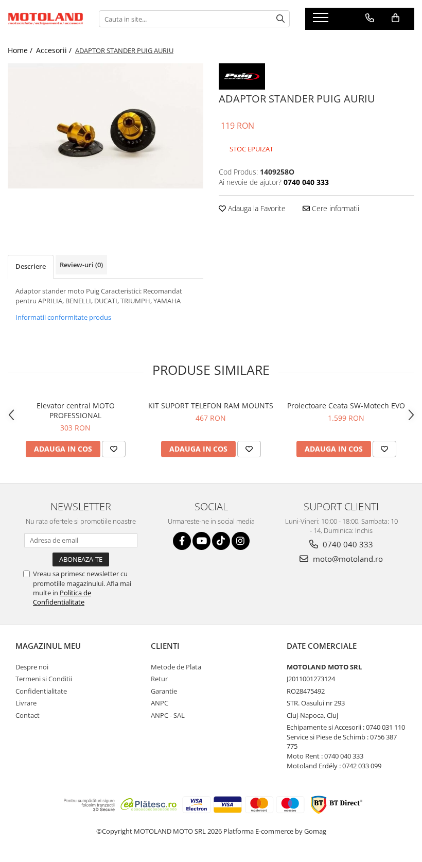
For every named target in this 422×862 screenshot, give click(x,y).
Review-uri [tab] (81, 264)
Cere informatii (334, 208)
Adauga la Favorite (256, 208)
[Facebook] (182, 541)
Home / (21, 50)
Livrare (26, 703)
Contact (27, 715)
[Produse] (322, 20)
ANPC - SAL (168, 715)
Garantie (164, 691)
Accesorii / (55, 50)
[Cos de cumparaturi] (395, 18)
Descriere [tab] (30, 266)
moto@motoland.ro (347, 559)
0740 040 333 (347, 544)
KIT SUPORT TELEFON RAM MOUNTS (210, 405)
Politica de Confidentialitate (62, 597)
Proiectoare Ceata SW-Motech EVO (346, 405)
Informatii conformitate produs (63, 317)
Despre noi (31, 666)
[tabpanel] (105, 125)
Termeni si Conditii (43, 678)
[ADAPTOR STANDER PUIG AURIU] (105, 125)
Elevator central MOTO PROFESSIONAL (76, 410)
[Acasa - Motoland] (45, 18)
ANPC (159, 703)
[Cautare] (280, 18)
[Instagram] (241, 541)
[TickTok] (221, 541)
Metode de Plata (176, 666)
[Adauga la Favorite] (114, 449)
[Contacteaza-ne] (369, 18)
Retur (159, 678)
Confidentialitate (41, 691)
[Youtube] (201, 541)
